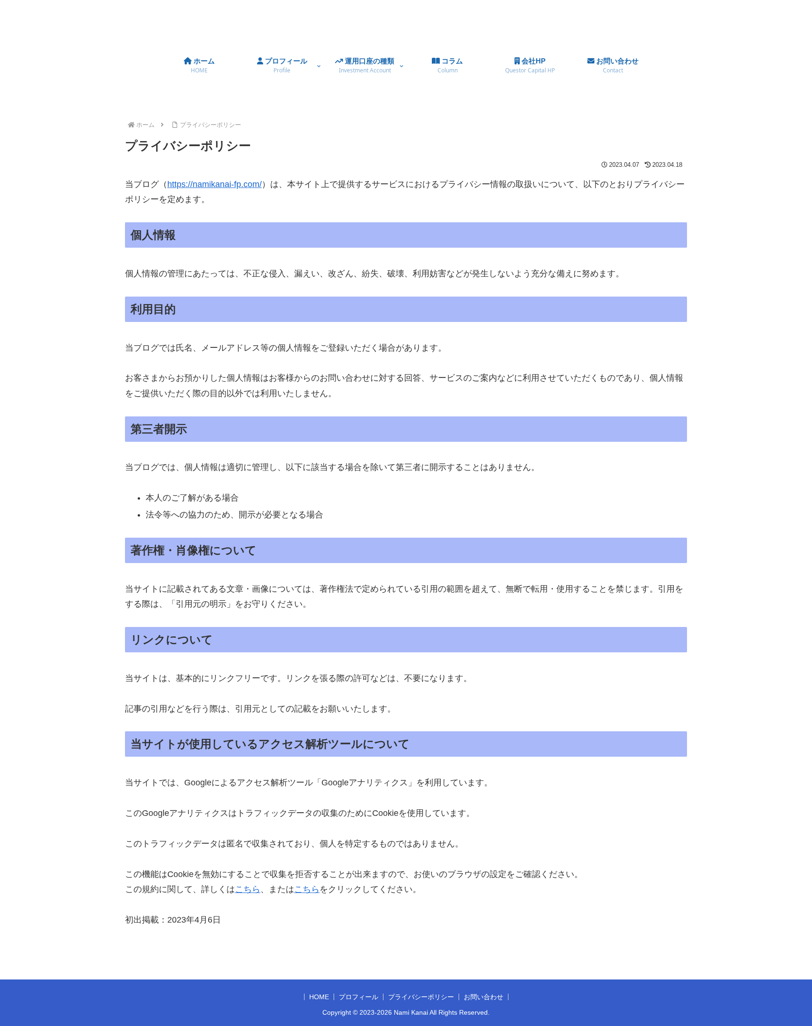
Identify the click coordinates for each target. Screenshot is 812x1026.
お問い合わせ (483, 997)
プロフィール (358, 997)
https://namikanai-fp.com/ (214, 184)
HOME (319, 997)
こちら (247, 889)
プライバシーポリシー (421, 997)
